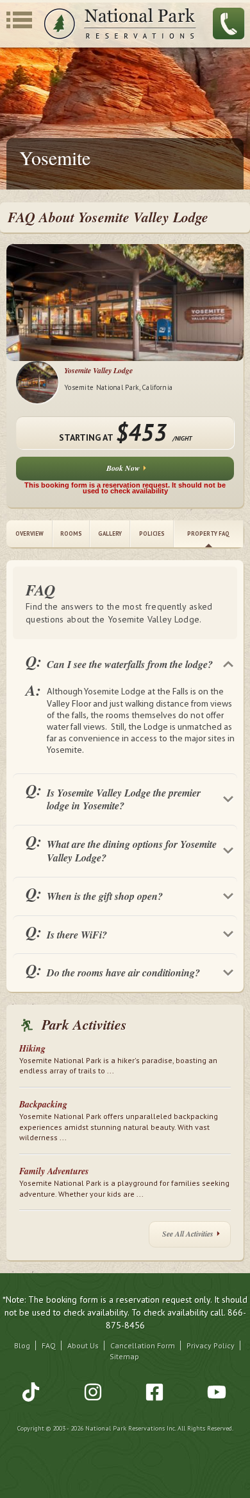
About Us (83, 1345)
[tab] (125, 661)
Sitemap (124, 1356)
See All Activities (187, 1233)
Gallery (110, 533)
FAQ (49, 1345)
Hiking (32, 1048)
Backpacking (43, 1104)
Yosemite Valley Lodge (98, 370)
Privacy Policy (211, 1345)
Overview (29, 533)
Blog (22, 1345)
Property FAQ (208, 533)
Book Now (123, 468)
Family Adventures (53, 1171)
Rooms (71, 533)
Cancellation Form (142, 1345)
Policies (152, 533)
